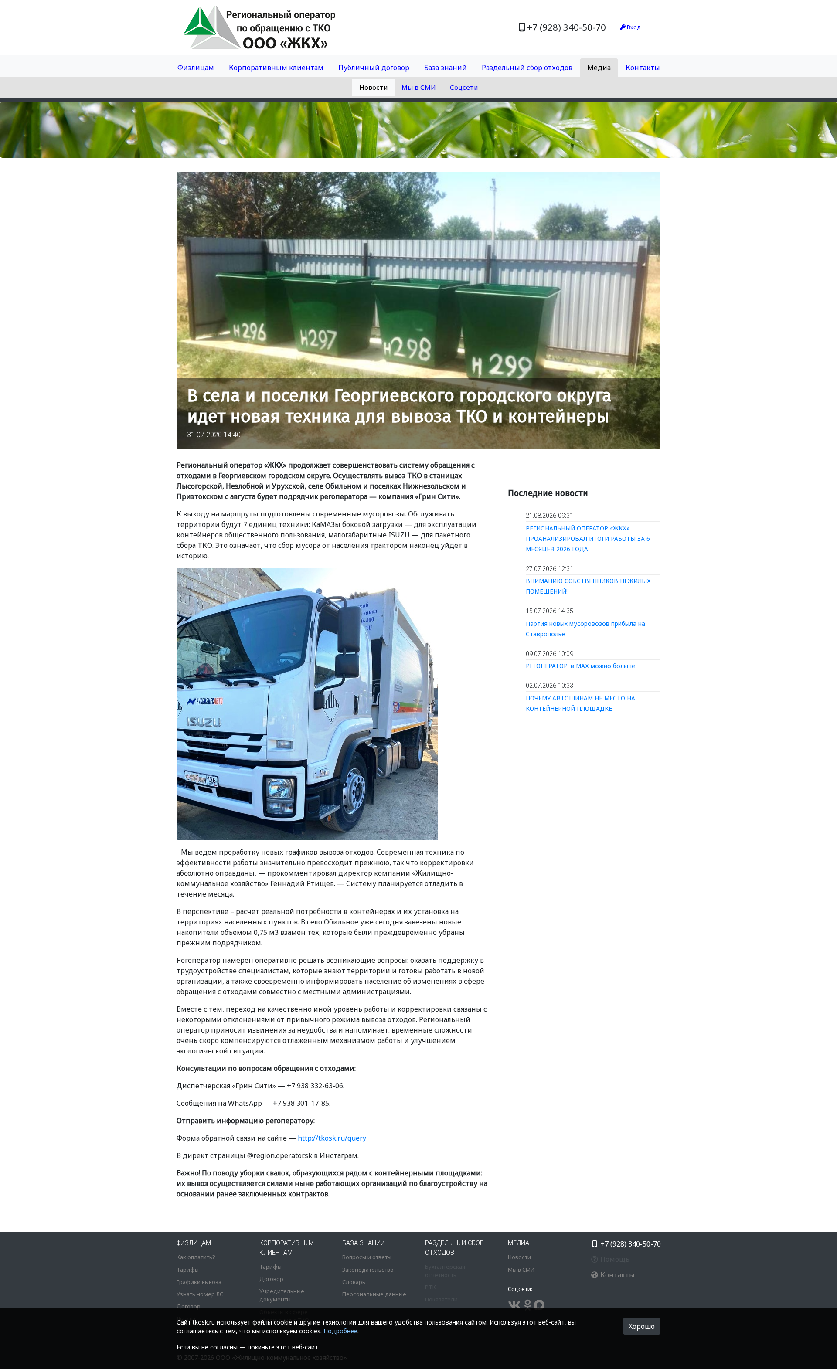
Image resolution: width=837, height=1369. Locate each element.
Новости (373, 87)
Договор (189, 1306)
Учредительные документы (281, 1295)
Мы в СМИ (418, 87)
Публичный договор (373, 67)
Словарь (353, 1282)
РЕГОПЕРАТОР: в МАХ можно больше (580, 666)
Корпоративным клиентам (276, 67)
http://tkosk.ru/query (332, 1138)
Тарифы (188, 1270)
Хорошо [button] (642, 1326)
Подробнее (340, 1331)
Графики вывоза (199, 1282)
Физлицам (195, 67)
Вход (633, 27)
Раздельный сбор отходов (527, 67)
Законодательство (368, 1270)
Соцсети (464, 87)
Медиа (599, 67)
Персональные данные (374, 1294)
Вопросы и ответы (366, 1257)
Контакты (643, 67)
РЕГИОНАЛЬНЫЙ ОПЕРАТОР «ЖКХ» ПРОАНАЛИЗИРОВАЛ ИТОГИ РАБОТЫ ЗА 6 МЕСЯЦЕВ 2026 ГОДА (588, 538)
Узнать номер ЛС (200, 1294)
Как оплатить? (196, 1257)
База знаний (445, 67)
